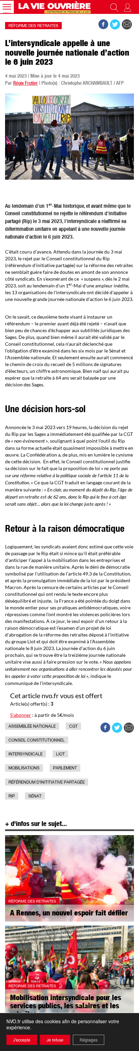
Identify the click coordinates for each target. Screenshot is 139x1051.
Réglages (89, 1040)
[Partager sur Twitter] (115, 24)
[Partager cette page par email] (127, 24)
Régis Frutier (25, 83)
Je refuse (55, 1040)
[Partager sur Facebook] (103, 24)
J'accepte (21, 1040)
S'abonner (20, 715)
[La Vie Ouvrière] (55, 7)
